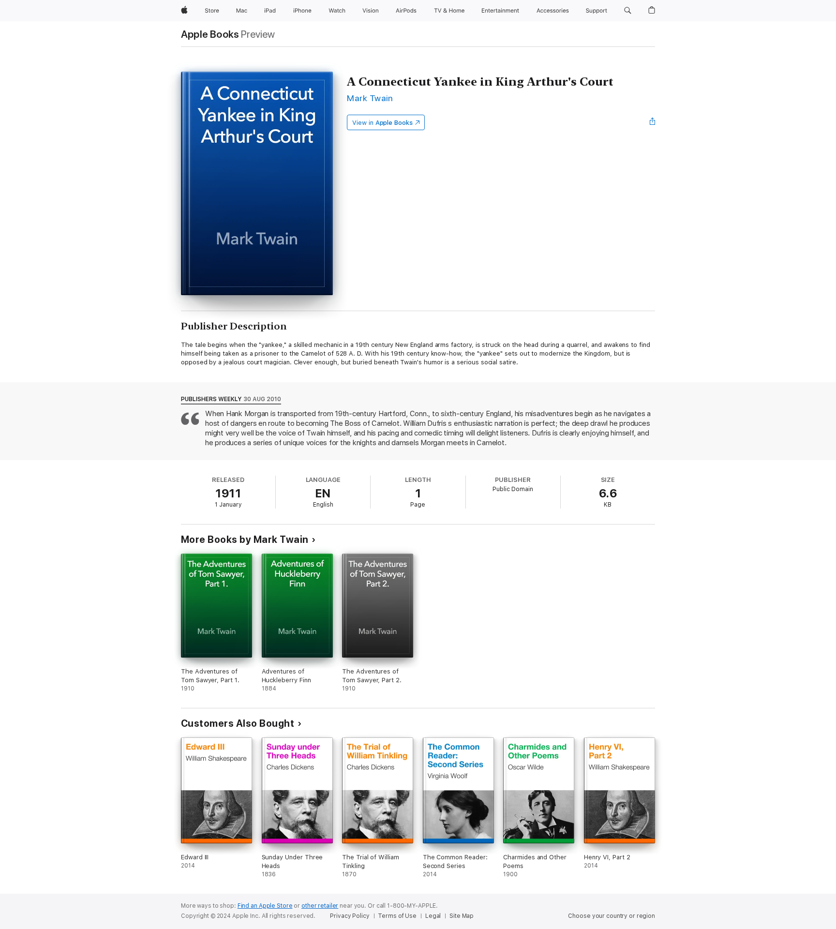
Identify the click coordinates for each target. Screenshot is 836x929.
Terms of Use (397, 916)
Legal (433, 916)
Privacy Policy (349, 916)
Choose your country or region (611, 916)
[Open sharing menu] (653, 122)
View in (382, 122)
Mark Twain (370, 98)
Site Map (461, 916)
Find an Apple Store (265, 905)
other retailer (319, 905)
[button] (627, 10)
